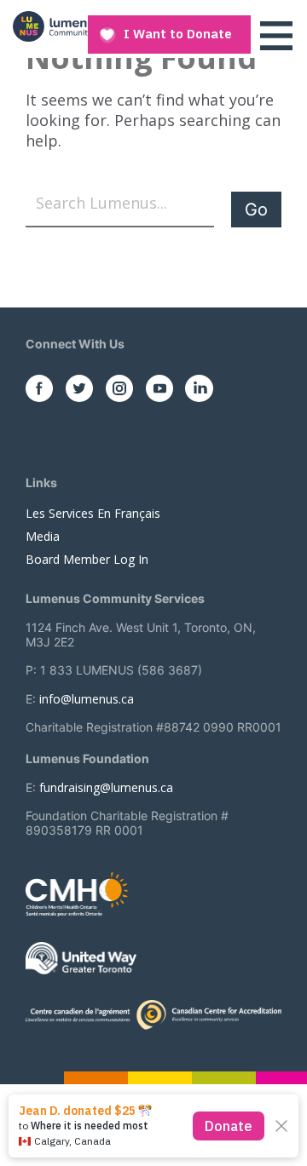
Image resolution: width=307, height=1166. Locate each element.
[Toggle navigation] (276, 35)
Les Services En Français (93, 513)
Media (43, 536)
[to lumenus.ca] (68, 26)
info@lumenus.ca (86, 699)
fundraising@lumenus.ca (106, 787)
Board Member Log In (87, 559)
